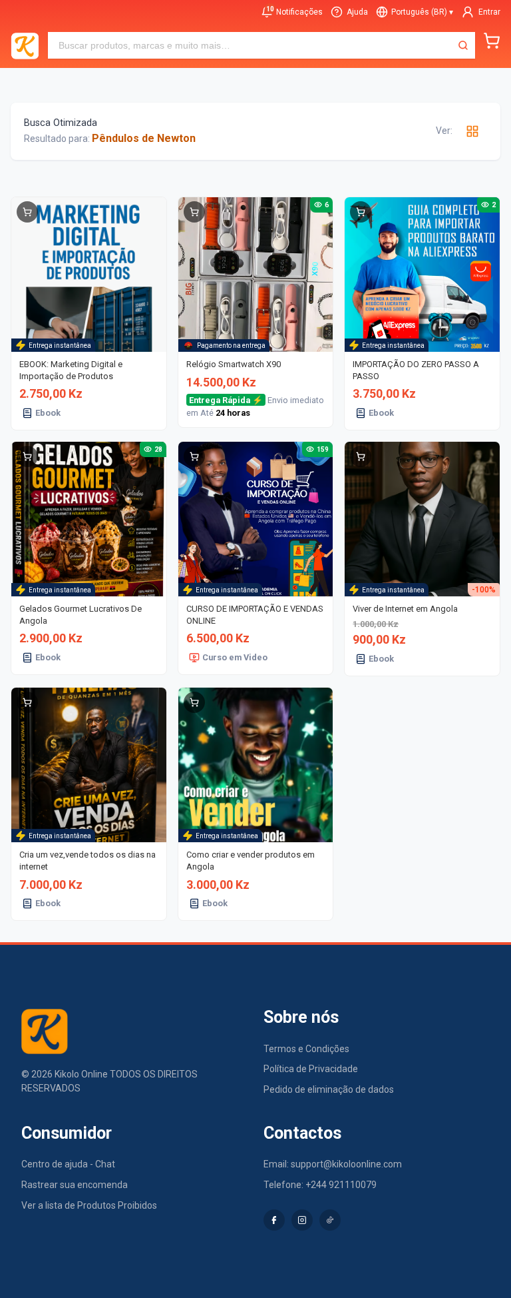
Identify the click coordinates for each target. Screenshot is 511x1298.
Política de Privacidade (310, 1068)
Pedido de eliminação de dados (328, 1089)
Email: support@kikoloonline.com (332, 1164)
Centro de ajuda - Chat (68, 1164)
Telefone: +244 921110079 (320, 1184)
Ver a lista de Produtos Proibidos (89, 1205)
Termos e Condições (306, 1048)
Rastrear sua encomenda (74, 1184)
